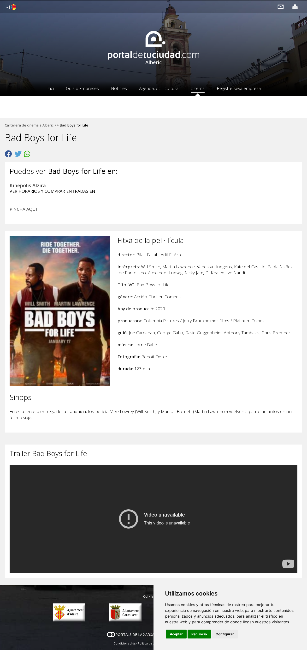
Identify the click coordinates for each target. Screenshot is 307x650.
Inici (50, 88)
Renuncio (199, 634)
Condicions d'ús (125, 643)
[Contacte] (280, 6)
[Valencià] (10, 7)
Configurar (225, 634)
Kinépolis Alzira (28, 185)
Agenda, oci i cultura (158, 88)
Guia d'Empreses (82, 88)
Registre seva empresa (239, 88)
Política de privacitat (151, 643)
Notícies (119, 88)
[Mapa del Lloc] (295, 6)
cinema (198, 88)
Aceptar (176, 634)
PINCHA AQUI (23, 209)
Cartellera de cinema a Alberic (29, 125)
